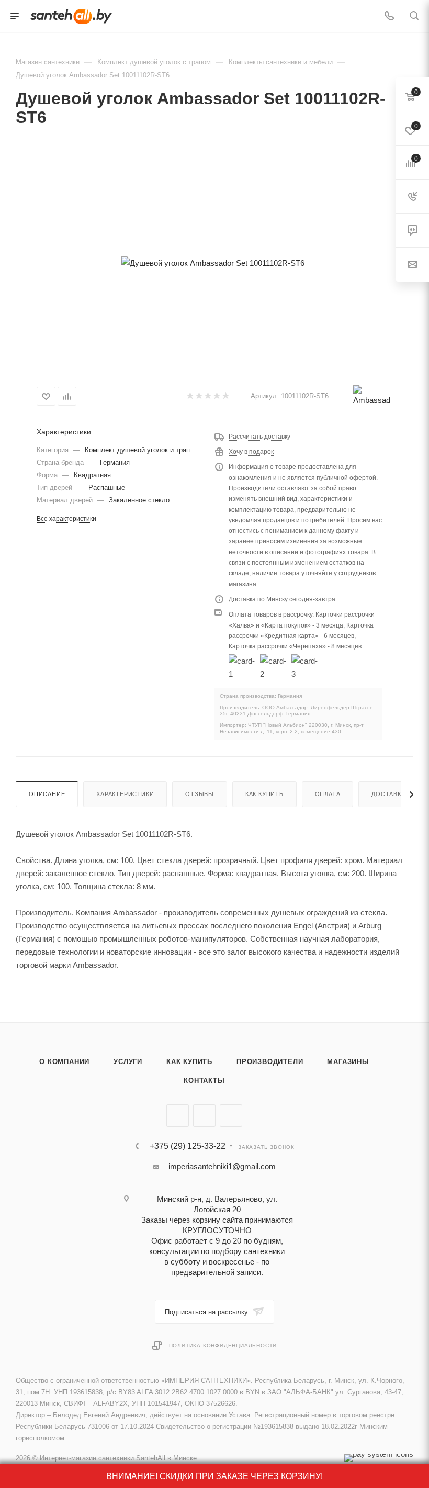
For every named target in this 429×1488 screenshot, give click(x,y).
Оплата (328, 794)
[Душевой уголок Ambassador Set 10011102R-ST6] (212, 263)
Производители (269, 1062)
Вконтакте (177, 1115)
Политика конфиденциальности (223, 1345)
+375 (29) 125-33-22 (187, 1146)
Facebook (204, 1115)
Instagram (231, 1115)
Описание (47, 794)
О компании (64, 1062)
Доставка (388, 794)
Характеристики (125, 794)
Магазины (348, 1062)
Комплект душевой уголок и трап (137, 450)
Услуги (128, 1062)
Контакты (204, 1080)
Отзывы (199, 794)
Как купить (264, 794)
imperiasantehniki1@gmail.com (222, 1166)
